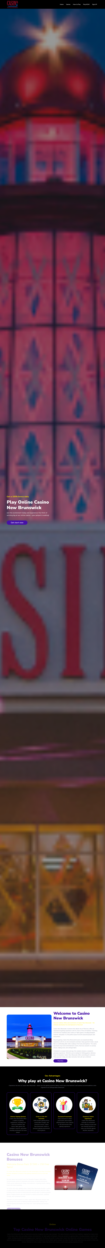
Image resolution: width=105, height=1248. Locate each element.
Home (61, 4)
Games (68, 4)
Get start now (17, 522)
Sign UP (94, 4)
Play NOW (86, 4)
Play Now (60, 1061)
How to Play (77, 4)
